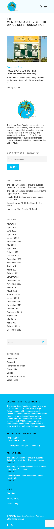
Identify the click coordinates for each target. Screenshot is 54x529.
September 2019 (14, 312)
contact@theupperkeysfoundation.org (23, 445)
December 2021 (14, 259)
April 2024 (11, 227)
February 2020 (13, 294)
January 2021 (13, 277)
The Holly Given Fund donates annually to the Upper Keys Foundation (26, 192)
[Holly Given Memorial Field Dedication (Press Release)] (27, 49)
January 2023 (13, 238)
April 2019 (11, 323)
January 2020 (13, 298)
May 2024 (11, 224)
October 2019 (13, 308)
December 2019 (14, 301)
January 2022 (13, 255)
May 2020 (11, 287)
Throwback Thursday (16, 376)
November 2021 (14, 263)
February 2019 (13, 326)
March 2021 (12, 270)
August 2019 (12, 316)
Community (12, 67)
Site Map (11, 493)
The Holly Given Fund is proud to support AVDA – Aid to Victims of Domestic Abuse (25, 186)
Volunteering (12, 380)
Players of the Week (16, 366)
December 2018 (14, 330)
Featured (11, 362)
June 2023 (11, 231)
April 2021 (11, 266)
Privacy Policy (13, 498)
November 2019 (14, 305)
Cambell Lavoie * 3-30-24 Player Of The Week (24, 204)
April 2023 (11, 234)
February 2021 (13, 273)
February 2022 (13, 252)
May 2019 (11, 319)
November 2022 (14, 241)
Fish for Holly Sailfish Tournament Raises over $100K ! (25, 198)
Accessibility (12, 503)
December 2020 (14, 280)
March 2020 (12, 291)
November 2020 (14, 284)
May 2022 (11, 245)
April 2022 (11, 248)
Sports (20, 67)
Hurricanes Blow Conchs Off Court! (22, 209)
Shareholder (12, 369)
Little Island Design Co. (15, 519)
